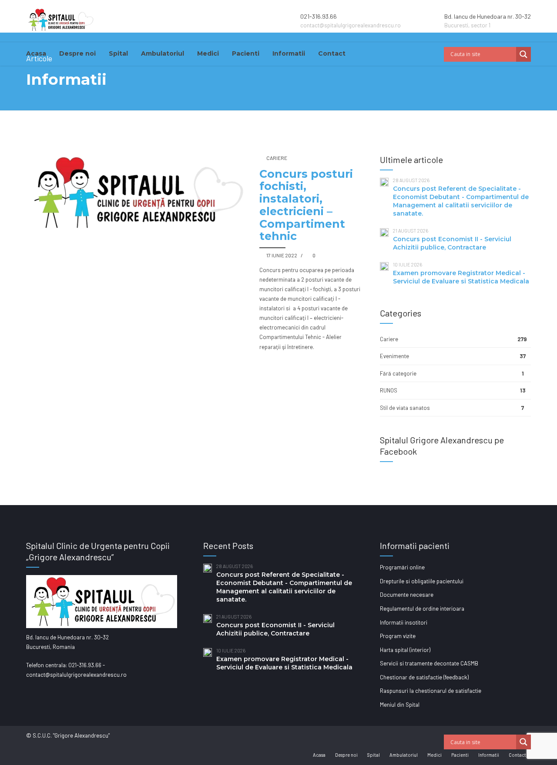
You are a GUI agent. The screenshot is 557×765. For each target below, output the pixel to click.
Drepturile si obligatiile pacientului (421, 581)
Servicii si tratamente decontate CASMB (429, 663)
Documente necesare (406, 594)
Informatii (288, 53)
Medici (208, 53)
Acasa (36, 53)
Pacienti (245, 53)
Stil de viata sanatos (405, 407)
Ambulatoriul (162, 53)
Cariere (276, 158)
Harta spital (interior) (405, 649)
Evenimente (394, 356)
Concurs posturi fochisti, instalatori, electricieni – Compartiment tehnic (306, 205)
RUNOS (388, 390)
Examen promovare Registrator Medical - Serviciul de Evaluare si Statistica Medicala (461, 277)
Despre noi (77, 53)
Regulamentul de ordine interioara (422, 608)
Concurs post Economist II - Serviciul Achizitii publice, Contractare (452, 243)
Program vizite (398, 635)
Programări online (402, 567)
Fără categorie (398, 373)
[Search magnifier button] (523, 54)
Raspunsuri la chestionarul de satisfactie (430, 690)
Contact (332, 53)
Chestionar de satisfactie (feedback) (424, 677)
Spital (118, 53)
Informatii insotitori (403, 622)
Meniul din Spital (399, 704)
